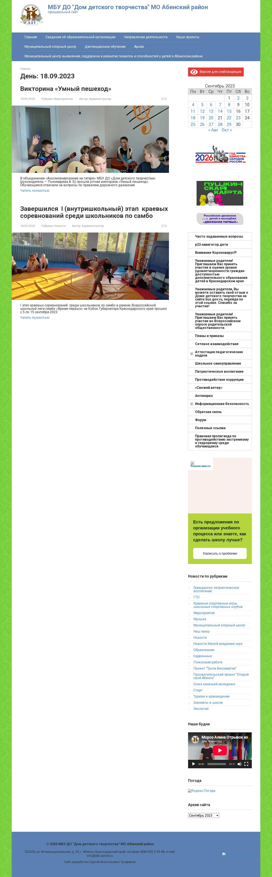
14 (220, 111)
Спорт (198, 690)
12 (202, 111)
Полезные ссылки (210, 428)
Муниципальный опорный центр (50, 47)
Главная (30, 37)
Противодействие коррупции (219, 380)
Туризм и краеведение (211, 696)
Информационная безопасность (222, 404)
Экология (200, 709)
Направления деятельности (145, 37)
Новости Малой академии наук (218, 644)
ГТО (196, 597)
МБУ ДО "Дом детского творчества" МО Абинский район (128, 7)
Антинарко (204, 396)
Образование (203, 650)
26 (202, 124)
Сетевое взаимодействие (217, 344)
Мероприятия (63, 98)
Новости (60, 225)
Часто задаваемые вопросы (219, 236)
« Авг (213, 130)
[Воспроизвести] (193, 764)
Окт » (227, 130)
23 (238, 117)
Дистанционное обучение (105, 47)
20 (211, 117)
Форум (200, 420)
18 (193, 117)
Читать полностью (35, 191)
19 (202, 117)
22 (229, 117)
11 (193, 111)
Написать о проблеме (220, 553)
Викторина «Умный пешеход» (65, 88)
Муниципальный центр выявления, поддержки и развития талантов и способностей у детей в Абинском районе (113, 56)
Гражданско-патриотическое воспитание (216, 589)
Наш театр (201, 631)
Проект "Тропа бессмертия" (215, 668)
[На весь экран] (246, 764)
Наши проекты (188, 37)
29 (229, 124)
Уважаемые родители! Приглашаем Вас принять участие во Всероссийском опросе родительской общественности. (218, 321)
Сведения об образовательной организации (80, 37)
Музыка (199, 619)
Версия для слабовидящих (220, 72)
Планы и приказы (209, 336)
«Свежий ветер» (208, 388)
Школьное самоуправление (218, 363)
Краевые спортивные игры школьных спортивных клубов (218, 605)
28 (220, 124)
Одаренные (202, 656)
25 (193, 124)
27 (211, 124)
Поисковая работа (207, 662)
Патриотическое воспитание (219, 371)
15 (229, 111)
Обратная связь (208, 412)
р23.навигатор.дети (211, 245)
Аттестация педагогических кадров (219, 353)
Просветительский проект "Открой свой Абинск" (221, 676)
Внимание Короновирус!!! (216, 253)
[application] (220, 750)
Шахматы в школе (208, 703)
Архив (139, 47)
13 (211, 111)
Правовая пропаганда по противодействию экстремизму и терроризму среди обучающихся (222, 441)
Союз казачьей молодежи (214, 684)
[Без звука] (239, 764)
